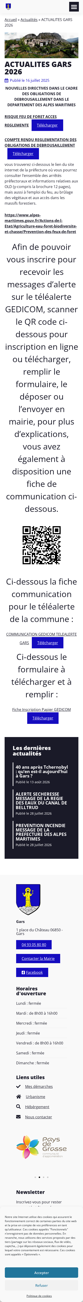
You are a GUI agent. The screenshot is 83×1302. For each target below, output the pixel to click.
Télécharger (47, 125)
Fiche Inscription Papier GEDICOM (41, 709)
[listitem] (41, 1086)
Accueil (11, 19)
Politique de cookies (39, 1296)
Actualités (29, 19)
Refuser (41, 1285)
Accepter (41, 1272)
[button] (74, 7)
